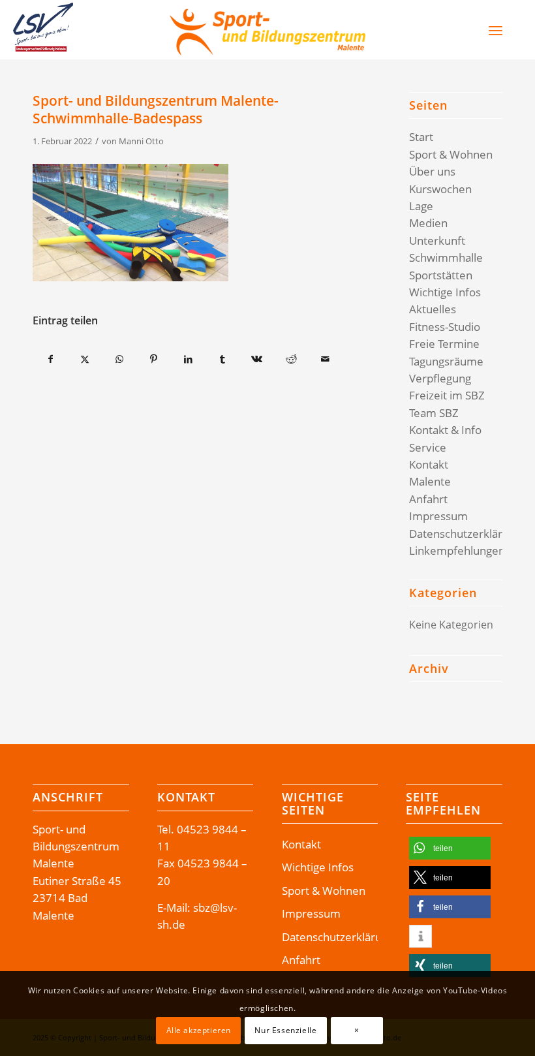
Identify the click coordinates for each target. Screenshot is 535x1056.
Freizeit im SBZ (447, 395)
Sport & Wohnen (451, 154)
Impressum (438, 515)
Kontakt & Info (445, 429)
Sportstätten (440, 275)
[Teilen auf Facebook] (50, 359)
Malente (430, 481)
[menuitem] (462, 30)
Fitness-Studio (444, 326)
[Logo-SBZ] (267, 30)
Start (421, 136)
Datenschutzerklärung (465, 533)
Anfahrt (428, 498)
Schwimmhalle (446, 257)
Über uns (432, 171)
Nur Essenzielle (285, 1030)
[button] (450, 848)
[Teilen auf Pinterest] (154, 359)
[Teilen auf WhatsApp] (119, 359)
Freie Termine (444, 343)
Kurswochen (440, 188)
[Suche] (468, 30)
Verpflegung (440, 378)
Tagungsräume (446, 361)
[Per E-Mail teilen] (326, 359)
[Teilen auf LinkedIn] (188, 359)
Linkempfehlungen (457, 550)
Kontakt (428, 464)
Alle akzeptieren (199, 1030)
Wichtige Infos (445, 292)
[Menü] (495, 30)
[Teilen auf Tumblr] (222, 359)
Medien (428, 222)
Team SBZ (434, 412)
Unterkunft (437, 240)
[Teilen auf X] (85, 359)
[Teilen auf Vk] (257, 359)
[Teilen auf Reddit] (291, 359)
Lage (421, 205)
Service (427, 447)
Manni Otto (141, 141)
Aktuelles (432, 309)
